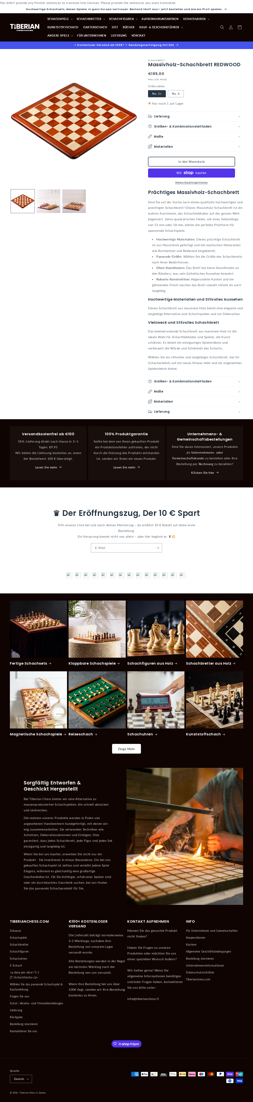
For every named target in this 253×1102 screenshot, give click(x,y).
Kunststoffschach (203, 734)
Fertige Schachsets (28, 663)
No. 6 (176, 93)
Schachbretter (19, 944)
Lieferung (16, 1010)
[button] (59, 19)
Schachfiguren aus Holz (150, 663)
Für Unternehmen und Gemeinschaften (212, 930)
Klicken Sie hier (202, 472)
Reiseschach (81, 734)
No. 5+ (157, 93)
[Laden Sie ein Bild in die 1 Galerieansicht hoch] (23, 201)
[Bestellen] (157, 547)
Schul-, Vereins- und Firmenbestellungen (36, 1003)
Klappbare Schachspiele (92, 663)
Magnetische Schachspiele (36, 734)
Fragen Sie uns (19, 996)
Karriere (191, 944)
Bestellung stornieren (24, 1024)
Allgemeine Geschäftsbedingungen (208, 951)
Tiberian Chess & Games (32, 1093)
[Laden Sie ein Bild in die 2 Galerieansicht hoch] (48, 201)
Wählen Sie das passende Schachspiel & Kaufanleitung (36, 987)
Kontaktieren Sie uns (23, 1031)
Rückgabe (16, 1017)
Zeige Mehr (126, 748)
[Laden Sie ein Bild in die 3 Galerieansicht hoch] (74, 201)
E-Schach (16, 965)
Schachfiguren (19, 951)
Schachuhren (140, 734)
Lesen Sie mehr (46, 467)
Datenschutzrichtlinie (200, 972)
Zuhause (15, 930)
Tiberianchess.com (198, 979)
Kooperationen (195, 937)
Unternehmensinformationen (205, 965)
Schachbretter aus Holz (208, 663)
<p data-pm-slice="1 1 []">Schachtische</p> (24, 975)
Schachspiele (18, 937)
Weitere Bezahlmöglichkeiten (191, 182)
